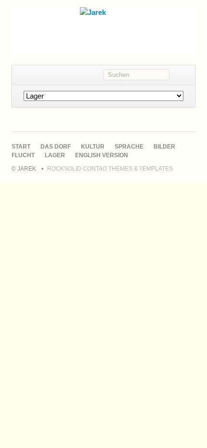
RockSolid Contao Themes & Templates (110, 168)
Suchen (182, 75)
